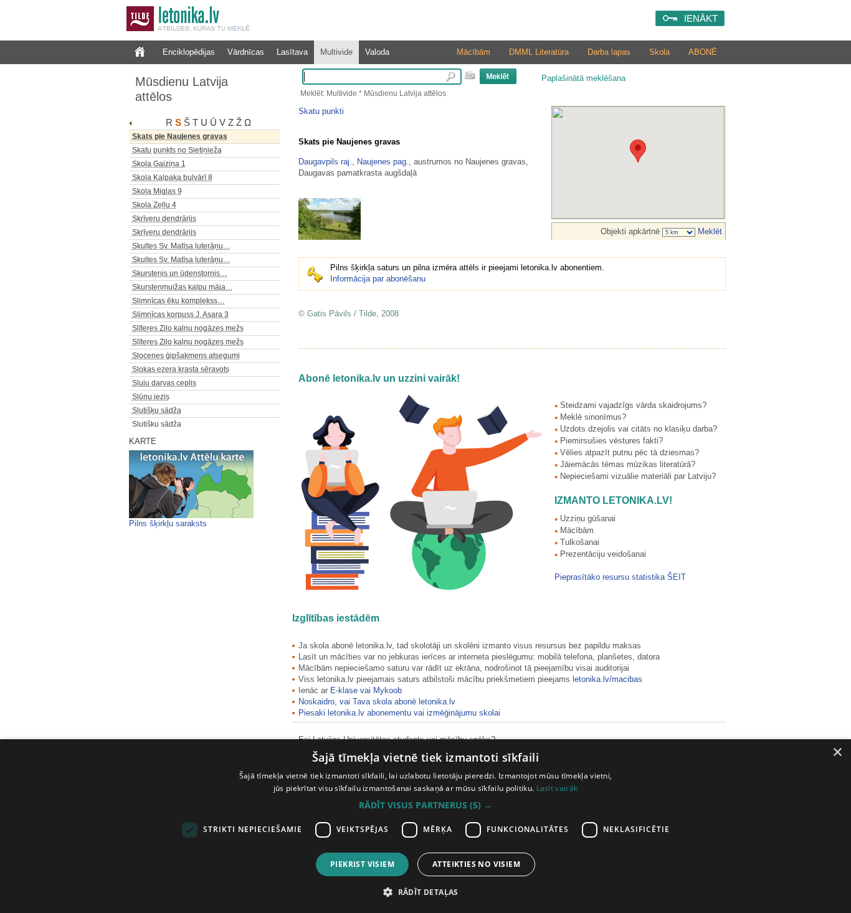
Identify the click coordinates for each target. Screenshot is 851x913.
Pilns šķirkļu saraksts (168, 523)
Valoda (377, 52)
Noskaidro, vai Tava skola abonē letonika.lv (376, 701)
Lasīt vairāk (557, 788)
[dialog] (425, 826)
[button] (425, 805)
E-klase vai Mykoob (366, 690)
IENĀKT (701, 18)
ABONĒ (702, 52)
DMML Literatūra (539, 52)
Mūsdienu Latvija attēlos (181, 89)
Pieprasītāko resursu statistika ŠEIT (620, 577)
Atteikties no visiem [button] (476, 864)
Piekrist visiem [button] (362, 864)
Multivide (336, 52)
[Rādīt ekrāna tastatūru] (470, 75)
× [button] (837, 752)
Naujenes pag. (383, 161)
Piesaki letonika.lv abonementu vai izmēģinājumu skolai (399, 712)
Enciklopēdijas (189, 52)
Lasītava (292, 52)
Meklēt (708, 231)
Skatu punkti (321, 111)
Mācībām (473, 52)
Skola (659, 52)
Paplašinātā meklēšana (583, 78)
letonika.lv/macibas (607, 679)
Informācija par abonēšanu (378, 278)
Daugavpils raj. (325, 161)
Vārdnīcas (245, 52)
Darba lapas (608, 52)
